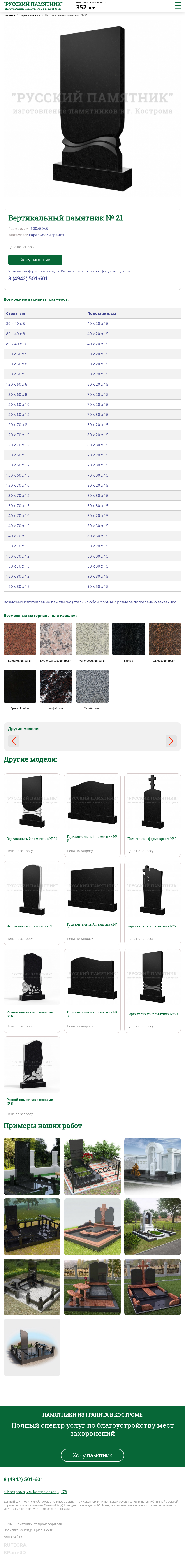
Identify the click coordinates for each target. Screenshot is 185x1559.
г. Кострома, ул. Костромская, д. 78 (35, 1491)
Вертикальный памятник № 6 (31, 926)
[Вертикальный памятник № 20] (13, 741)
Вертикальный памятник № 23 (152, 1014)
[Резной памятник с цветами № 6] (32, 976)
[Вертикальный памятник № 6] (32, 888)
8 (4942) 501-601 (28, 278)
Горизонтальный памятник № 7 (92, 926)
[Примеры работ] (32, 1166)
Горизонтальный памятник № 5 (92, 838)
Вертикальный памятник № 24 (32, 838)
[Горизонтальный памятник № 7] (92, 888)
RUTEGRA (15, 1545)
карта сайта (13, 1536)
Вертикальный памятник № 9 (151, 926)
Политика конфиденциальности (28, 1530)
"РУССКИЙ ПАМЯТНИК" (33, 4)
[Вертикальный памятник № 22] (171, 741)
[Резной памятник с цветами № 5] (32, 1064)
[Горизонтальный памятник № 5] (92, 801)
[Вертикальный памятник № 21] (92, 108)
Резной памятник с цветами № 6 (30, 1014)
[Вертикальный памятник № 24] (32, 801)
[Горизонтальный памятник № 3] (92, 976)
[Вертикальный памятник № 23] (153, 976)
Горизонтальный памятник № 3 (92, 1014)
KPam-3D (15, 1552)
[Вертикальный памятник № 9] (153, 888)
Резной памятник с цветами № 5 (30, 1102)
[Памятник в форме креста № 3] (153, 801)
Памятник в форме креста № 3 (151, 838)
